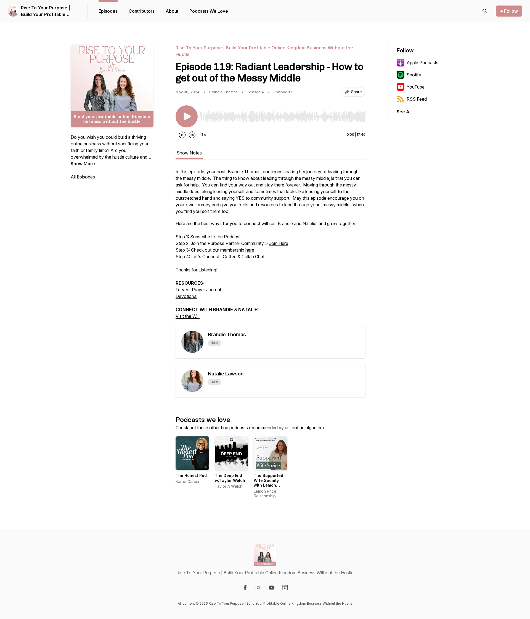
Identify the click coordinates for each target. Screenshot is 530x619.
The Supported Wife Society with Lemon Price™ (268, 482)
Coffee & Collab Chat (243, 256)
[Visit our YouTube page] (271, 587)
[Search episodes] (485, 11)
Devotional (186, 296)
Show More (83, 163)
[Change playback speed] (203, 134)
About (172, 11)
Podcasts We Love (208, 11)
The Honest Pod (191, 475)
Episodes (108, 11)
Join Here (278, 243)
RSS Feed (417, 99)
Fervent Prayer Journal (198, 289)
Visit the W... (188, 316)
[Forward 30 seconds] (192, 134)
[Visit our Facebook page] (245, 587)
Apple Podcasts (422, 62)
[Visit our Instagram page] (258, 587)
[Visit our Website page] (285, 587)
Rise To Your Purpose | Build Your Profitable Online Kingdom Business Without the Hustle (48, 11)
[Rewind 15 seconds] (182, 134)
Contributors (142, 11)
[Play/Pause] (187, 116)
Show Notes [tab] (189, 153)
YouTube (416, 87)
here (249, 250)
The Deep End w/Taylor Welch (230, 478)
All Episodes (83, 177)
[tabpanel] (270, 246)
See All (404, 111)
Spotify (414, 75)
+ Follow (509, 11)
